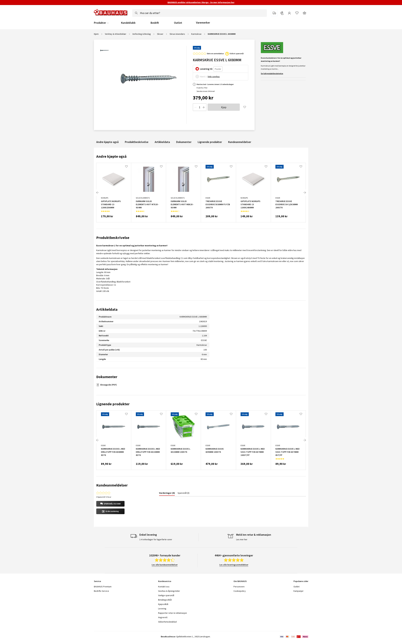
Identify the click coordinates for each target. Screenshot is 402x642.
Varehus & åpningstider (169, 591)
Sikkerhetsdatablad (167, 621)
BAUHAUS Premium (102, 586)
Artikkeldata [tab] (106, 309)
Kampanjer (298, 591)
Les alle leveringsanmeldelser (233, 564)
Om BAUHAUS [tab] (240, 581)
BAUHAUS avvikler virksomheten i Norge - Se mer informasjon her (201, 2)
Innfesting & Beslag (142, 34)
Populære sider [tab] (300, 581)
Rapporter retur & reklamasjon (172, 613)
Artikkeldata (162, 142)
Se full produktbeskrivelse (272, 73)
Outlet (178, 22)
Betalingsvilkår (165, 599)
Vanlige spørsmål (166, 595)
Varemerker (203, 22)
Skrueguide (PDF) (108, 384)
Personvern (239, 586)
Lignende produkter (210, 142)
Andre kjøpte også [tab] (111, 156)
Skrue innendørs (177, 34)
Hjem (96, 34)
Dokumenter (183, 142)
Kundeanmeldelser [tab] (112, 485)
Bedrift (155, 22)
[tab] (167, 494)
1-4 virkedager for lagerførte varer (155, 539)
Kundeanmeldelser (239, 142)
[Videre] (304, 192)
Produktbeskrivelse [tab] (112, 237)
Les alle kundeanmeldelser (165, 564)
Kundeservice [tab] (164, 581)
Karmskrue (196, 34)
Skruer (160, 34)
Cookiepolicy (240, 591)
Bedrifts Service (101, 591)
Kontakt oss (163, 586)
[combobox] (199, 13)
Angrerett (162, 617)
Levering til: (206, 68)
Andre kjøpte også (107, 142)
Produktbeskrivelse (136, 142)
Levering (162, 608)
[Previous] (97, 192)
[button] (110, 504)
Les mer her (241, 539)
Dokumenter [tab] (106, 376)
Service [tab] (97, 581)
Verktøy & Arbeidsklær (115, 34)
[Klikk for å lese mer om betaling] (293, 636)
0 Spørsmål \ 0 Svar (103, 497)
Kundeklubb (128, 22)
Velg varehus (214, 76)
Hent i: (203, 76)
